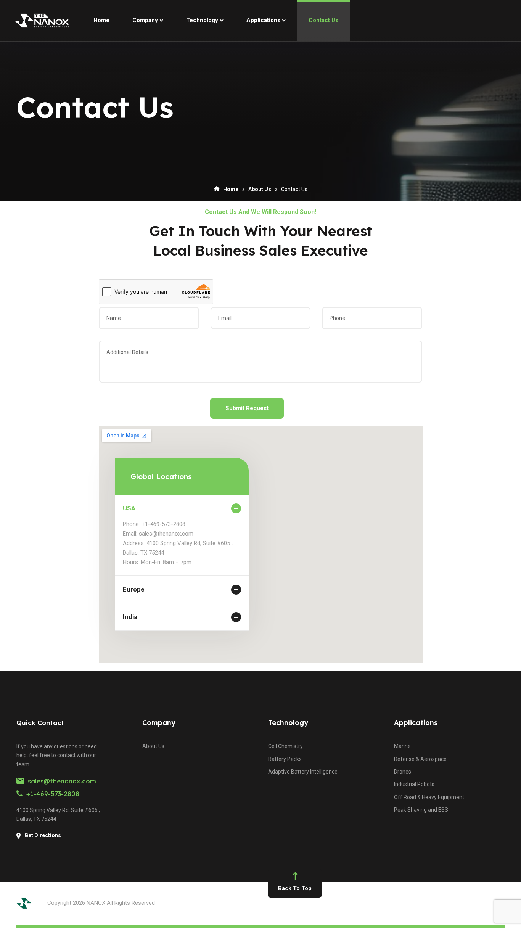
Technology (288, 722)
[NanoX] (42, 20)
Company (158, 722)
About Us (259, 189)
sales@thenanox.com (62, 781)
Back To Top (295, 888)
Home (230, 189)
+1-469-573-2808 (52, 794)
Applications (415, 722)
